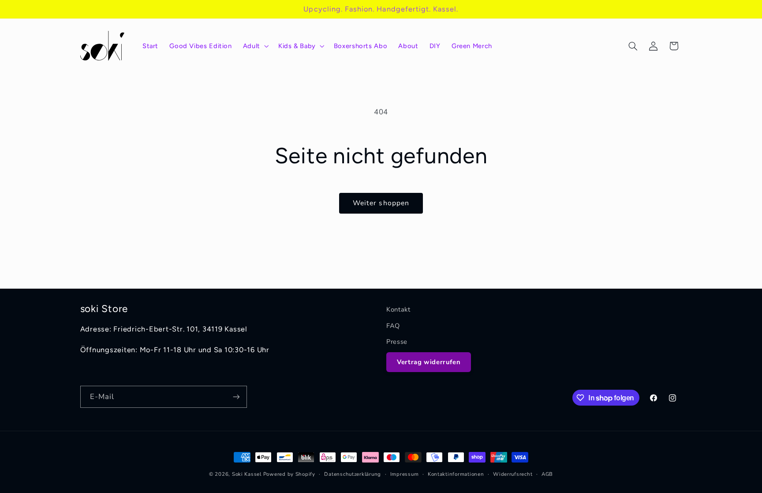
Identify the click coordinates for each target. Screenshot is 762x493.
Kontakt (398, 309)
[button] (255, 46)
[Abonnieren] (236, 396)
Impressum (404, 474)
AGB (547, 474)
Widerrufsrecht (512, 474)
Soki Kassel (246, 474)
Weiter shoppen (381, 203)
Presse (396, 341)
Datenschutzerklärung (352, 474)
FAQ (393, 325)
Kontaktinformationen (456, 474)
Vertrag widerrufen (428, 362)
